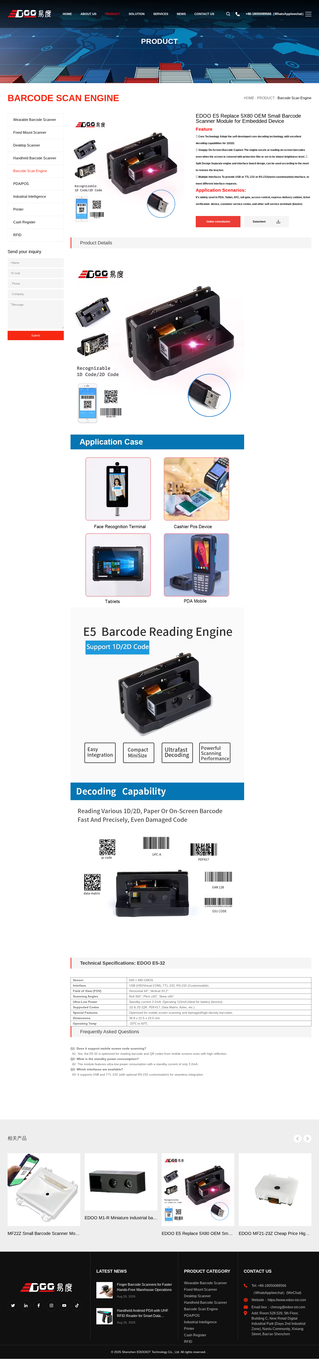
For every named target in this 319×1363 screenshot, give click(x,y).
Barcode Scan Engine (294, 98)
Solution (137, 14)
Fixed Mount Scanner (29, 132)
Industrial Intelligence (29, 196)
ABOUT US (88, 14)
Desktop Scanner (26, 145)
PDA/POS (21, 184)
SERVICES (160, 14)
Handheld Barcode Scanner (34, 158)
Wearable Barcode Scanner (34, 120)
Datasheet (259, 221)
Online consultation (218, 221)
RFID (17, 235)
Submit (35, 335)
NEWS (181, 14)
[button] (297, 1138)
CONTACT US (204, 14)
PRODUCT (112, 14)
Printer (18, 209)
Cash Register (24, 222)
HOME (67, 14)
